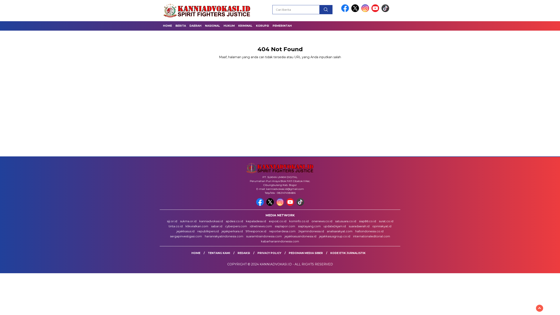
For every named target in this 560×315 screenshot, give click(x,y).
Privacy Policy (269, 253)
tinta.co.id (176, 226)
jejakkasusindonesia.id (300, 236)
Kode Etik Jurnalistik (348, 253)
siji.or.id (172, 221)
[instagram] (366, 11)
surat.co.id (386, 221)
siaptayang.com (309, 226)
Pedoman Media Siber (306, 253)
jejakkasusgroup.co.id (334, 236)
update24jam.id (335, 226)
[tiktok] (385, 11)
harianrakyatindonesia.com (224, 236)
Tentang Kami (219, 253)
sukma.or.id (188, 221)
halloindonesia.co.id (369, 231)
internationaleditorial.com (371, 236)
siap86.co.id (367, 221)
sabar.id (216, 226)
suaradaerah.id (359, 226)
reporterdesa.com (282, 231)
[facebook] (345, 11)
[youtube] (376, 11)
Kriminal (245, 25)
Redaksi (244, 253)
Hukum (229, 25)
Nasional (212, 25)
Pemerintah (282, 25)
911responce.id (256, 231)
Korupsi (262, 25)
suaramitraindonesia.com (264, 236)
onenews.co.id (322, 221)
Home (167, 25)
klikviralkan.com (197, 226)
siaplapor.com (285, 226)
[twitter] (355, 11)
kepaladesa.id (256, 221)
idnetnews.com (261, 226)
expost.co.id (277, 221)
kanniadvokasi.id (211, 221)
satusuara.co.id (345, 221)
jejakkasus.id (185, 231)
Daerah (195, 25)
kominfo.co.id (299, 221)
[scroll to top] (540, 308)
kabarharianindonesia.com (280, 241)
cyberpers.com (236, 226)
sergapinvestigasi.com (186, 236)
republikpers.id (208, 231)
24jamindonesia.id (311, 231)
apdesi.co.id (234, 221)
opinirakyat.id (381, 226)
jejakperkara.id (232, 231)
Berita (180, 25)
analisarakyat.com (339, 231)
